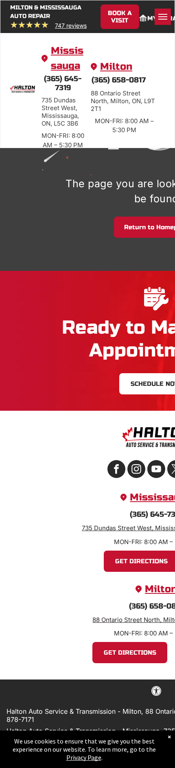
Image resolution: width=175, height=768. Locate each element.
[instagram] (136, 470)
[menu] (163, 17)
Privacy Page (83, 757)
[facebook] (116, 470)
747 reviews (71, 25)
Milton (116, 67)
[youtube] (156, 470)
